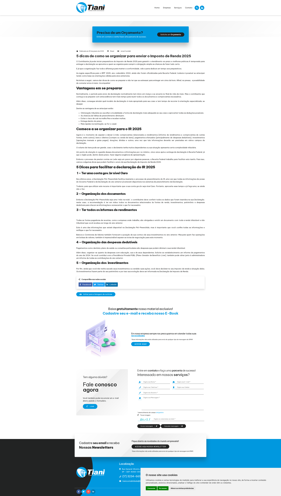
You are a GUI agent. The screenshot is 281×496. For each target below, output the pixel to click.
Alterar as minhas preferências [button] (182, 488)
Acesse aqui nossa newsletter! (150, 446)
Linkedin (113, 284)
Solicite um (170, 34)
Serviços (178, 8)
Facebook (86, 284)
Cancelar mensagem (171, 426)
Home (157, 8)
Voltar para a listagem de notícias (97, 294)
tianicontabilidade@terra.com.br (136, 481)
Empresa (167, 8)
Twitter (100, 284)
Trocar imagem (145, 415)
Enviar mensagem (147, 426)
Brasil (112, 51)
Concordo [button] (151, 488)
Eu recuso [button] (163, 488)
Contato (188, 8)
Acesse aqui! (140, 344)
